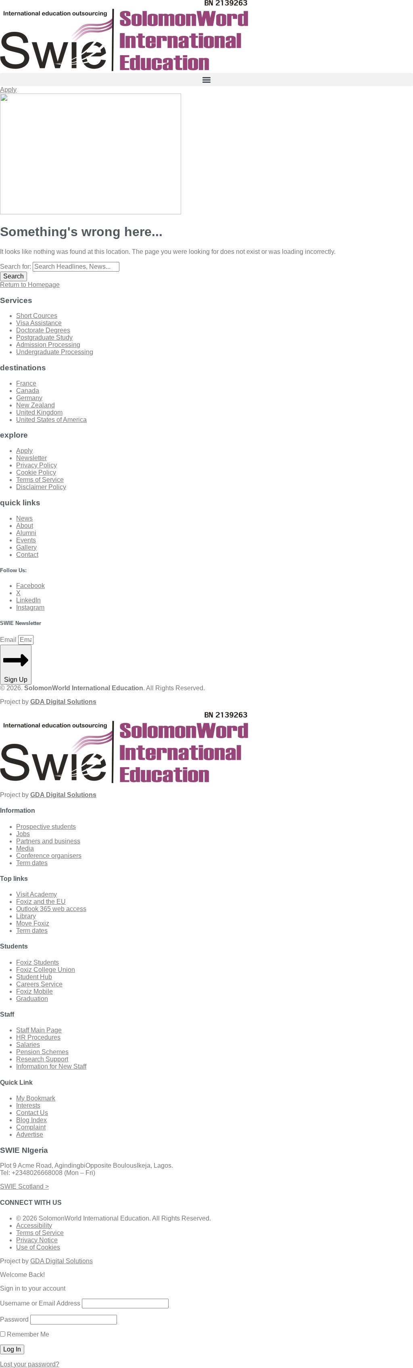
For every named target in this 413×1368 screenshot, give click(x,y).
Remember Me (27, 1334)
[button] (206, 79)
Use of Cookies (38, 1247)
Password (14, 1319)
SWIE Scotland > (24, 1186)
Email (9, 639)
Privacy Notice (37, 1240)
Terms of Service (40, 1232)
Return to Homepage (30, 284)
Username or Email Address (40, 1303)
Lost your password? (29, 1364)
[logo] (124, 69)
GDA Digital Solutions (61, 1261)
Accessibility (34, 1225)
